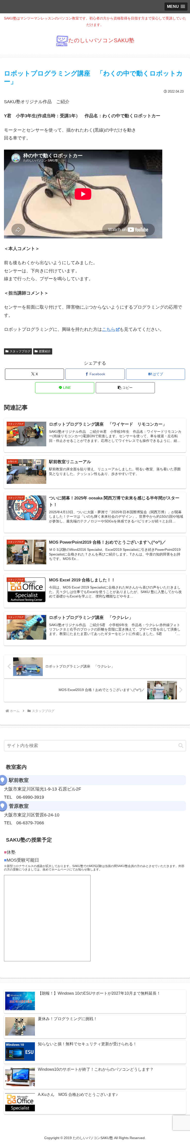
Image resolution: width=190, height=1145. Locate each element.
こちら (108, 329)
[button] (125, 387)
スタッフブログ (20, 351)
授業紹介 (45, 351)
